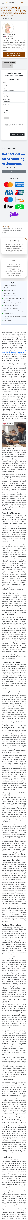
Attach (6, 118)
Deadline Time (6, 105)
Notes (4, 122)
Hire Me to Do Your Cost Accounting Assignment (14, 54)
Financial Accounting (9, 63)
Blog (7, 227)
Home (3, 227)
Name (4, 82)
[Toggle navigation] (3, 3)
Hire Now (14, 172)
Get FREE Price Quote (17, 134)
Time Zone (5, 110)
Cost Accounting (7, 66)
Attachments (6, 116)
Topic (4, 93)
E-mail (4, 88)
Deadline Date (6, 99)
